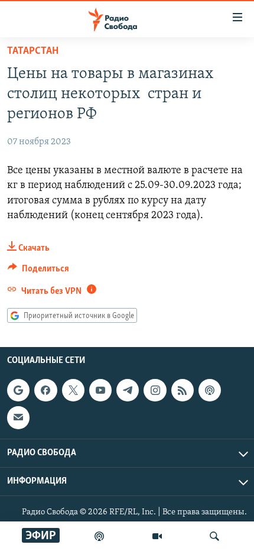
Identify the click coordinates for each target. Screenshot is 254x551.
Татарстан (32, 51)
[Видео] (157, 536)
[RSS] (182, 390)
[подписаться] (18, 418)
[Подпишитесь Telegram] (127, 390)
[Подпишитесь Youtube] (100, 390)
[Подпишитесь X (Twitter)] (73, 390)
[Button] (38, 271)
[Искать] (214, 536)
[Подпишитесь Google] (18, 390)
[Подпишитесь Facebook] (45, 390)
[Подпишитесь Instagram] (155, 390)
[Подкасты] (209, 390)
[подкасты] (99, 536)
